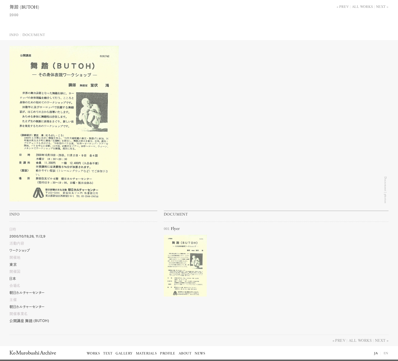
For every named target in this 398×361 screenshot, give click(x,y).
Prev (344, 6)
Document (33, 35)
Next (381, 6)
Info (14, 35)
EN (386, 353)
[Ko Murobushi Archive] (32, 353)
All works (362, 6)
